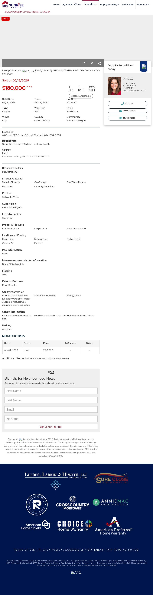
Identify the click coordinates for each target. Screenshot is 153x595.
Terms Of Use (24, 550)
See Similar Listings (81, 96)
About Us (143, 6)
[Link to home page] (14, 4)
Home (56, 4)
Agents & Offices (71, 4)
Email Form (129, 111)
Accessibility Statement (84, 550)
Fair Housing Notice (123, 550)
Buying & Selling (110, 6)
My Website (129, 118)
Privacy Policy (50, 550)
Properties (91, 6)
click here (69, 449)
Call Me (129, 104)
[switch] (84, 63)
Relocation (128, 4)
